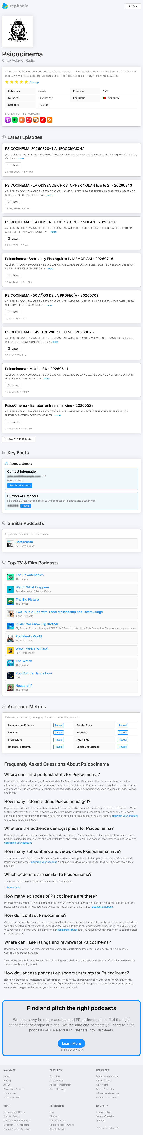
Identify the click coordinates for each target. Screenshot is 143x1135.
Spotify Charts (57, 1129)
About (6, 1084)
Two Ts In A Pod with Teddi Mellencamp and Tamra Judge (59, 612)
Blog (52, 1112)
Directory (55, 1116)
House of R (24, 685)
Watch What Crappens (33, 587)
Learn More (71, 1043)
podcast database (102, 906)
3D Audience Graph (14, 1112)
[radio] (7, 82)
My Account (10, 1093)
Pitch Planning (57, 1089)
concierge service (67, 929)
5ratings (34, 82)
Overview (55, 1076)
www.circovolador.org (27, 75)
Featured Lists (57, 1120)
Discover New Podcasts (16, 1124)
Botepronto (24, 542)
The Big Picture (27, 599)
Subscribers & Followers (16, 1120)
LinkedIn (100, 1120)
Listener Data (57, 1080)
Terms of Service (105, 1116)
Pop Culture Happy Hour (34, 673)
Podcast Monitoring (106, 1097)
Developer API (11, 1097)
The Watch (24, 661)
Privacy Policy (103, 1112)
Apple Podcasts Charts (62, 1124)
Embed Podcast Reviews (16, 1129)
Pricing (7, 1080)
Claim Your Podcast (13, 1089)
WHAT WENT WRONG (32, 649)
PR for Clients (103, 1080)
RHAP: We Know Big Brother (37, 624)
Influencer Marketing (107, 1093)
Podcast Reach (11, 1116)
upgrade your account (125, 815)
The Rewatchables (30, 575)
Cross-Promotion (105, 1089)
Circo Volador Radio (18, 60)
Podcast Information (61, 1084)
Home (6, 1076)
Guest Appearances (107, 1076)
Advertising (102, 1084)
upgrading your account (18, 842)
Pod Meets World (29, 636)
